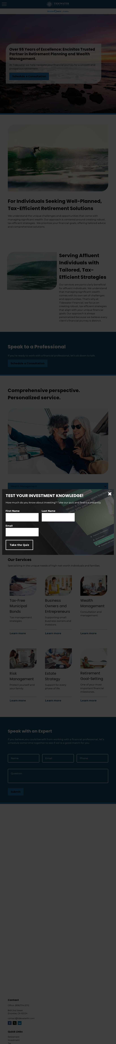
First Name (13, 510)
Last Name (48, 510)
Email (9, 525)
